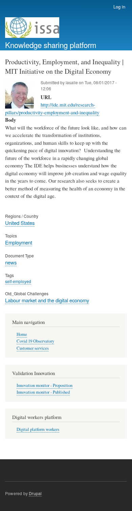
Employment (18, 242)
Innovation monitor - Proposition (44, 385)
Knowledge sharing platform (50, 44)
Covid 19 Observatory (35, 341)
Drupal (35, 493)
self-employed (18, 281)
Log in (119, 6)
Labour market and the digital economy (47, 300)
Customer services (33, 348)
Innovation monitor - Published (43, 392)
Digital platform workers (38, 429)
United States (20, 222)
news (11, 262)
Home (22, 334)
